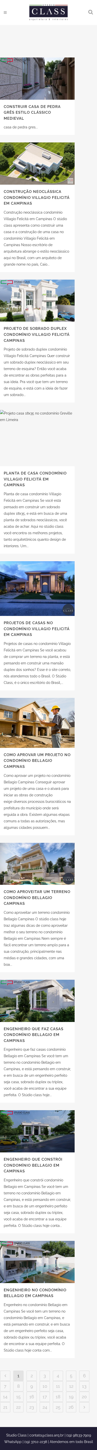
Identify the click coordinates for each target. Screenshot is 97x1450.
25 (58, 1407)
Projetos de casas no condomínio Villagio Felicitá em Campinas (37, 629)
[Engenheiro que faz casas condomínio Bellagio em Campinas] (37, 1001)
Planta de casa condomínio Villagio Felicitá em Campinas (35, 479)
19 (71, 1396)
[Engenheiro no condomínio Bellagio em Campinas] (37, 1262)
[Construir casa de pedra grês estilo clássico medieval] (37, 78)
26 (71, 1407)
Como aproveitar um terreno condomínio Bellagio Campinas (37, 898)
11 (58, 1386)
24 (45, 1407)
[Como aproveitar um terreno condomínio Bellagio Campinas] (37, 864)
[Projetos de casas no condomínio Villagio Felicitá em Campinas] (37, 588)
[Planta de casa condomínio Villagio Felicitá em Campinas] (37, 438)
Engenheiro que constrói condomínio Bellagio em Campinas (33, 1165)
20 (84, 1396)
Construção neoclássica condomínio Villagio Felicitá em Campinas (37, 197)
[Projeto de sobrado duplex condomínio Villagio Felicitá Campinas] (37, 301)
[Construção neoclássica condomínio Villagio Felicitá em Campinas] (37, 163)
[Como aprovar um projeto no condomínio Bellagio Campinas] (37, 723)
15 (18, 1396)
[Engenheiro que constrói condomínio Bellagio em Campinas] (37, 1131)
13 (84, 1386)
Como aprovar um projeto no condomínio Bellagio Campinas (37, 761)
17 (45, 1396)
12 (71, 1386)
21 (5, 1407)
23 (31, 1407)
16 (31, 1396)
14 (5, 1396)
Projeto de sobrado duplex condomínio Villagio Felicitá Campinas (37, 334)
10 (45, 1386)
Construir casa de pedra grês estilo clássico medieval (32, 112)
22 (18, 1407)
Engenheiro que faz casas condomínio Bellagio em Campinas (33, 1035)
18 (58, 1396)
